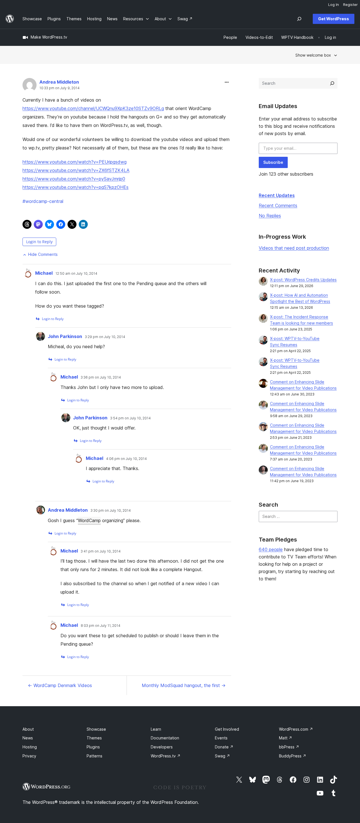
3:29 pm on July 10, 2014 (105, 337)
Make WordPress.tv (49, 37)
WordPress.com (296, 729)
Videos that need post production (294, 248)
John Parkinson (65, 336)
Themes (94, 737)
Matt (285, 737)
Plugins (93, 746)
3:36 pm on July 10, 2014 (101, 377)
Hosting (29, 746)
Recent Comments (278, 205)
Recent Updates (277, 195)
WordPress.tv (166, 755)
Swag (222, 755)
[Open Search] (299, 19)
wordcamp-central (42, 201)
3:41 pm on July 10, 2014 (101, 551)
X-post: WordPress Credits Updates (303, 279)
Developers (162, 746)
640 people (271, 549)
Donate (224, 746)
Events (221, 737)
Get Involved (227, 729)
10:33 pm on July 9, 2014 (59, 88)
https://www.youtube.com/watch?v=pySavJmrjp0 (73, 179)
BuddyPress (292, 755)
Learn (156, 729)
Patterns (94, 755)
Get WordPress (333, 18)
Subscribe (273, 162)
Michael (44, 273)
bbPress (289, 746)
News (27, 737)
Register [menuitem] (350, 4)
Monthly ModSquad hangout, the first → (184, 685)
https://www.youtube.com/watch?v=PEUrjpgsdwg (74, 162)
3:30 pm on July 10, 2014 (111, 511)
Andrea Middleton (59, 82)
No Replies (270, 215)
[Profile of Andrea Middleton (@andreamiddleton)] (29, 86)
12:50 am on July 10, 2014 (76, 274)
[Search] (332, 83)
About (28, 729)
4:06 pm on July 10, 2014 (126, 459)
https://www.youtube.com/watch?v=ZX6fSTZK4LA (75, 170)
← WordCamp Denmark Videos (60, 685)
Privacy (29, 755)
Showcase (96, 729)
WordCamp (89, 520)
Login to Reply (39, 241)
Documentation (165, 737)
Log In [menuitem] (333, 4)
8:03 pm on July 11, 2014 (100, 626)
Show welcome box (313, 55)
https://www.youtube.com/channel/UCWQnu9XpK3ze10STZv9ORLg (93, 108)
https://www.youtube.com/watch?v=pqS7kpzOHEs (75, 187)
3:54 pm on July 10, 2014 (130, 418)
